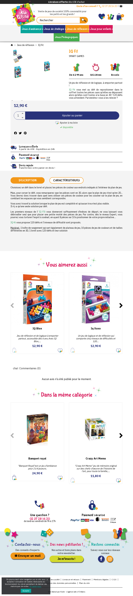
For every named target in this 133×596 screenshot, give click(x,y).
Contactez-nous (27, 544)
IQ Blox (37, 328)
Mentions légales (101, 579)
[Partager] (15, 133)
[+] (22, 113)
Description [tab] (27, 180)
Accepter (26, 591)
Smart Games (76, 56)
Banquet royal (37, 458)
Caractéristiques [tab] (66, 180)
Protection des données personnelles (60, 583)
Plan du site (84, 583)
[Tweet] (20, 133)
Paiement (86, 579)
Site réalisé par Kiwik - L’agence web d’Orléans (66, 592)
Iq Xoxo (96, 328)
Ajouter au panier (72, 115)
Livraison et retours (70, 579)
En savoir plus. (36, 586)
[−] (22, 118)
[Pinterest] (25, 133)
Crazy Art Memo (96, 458)
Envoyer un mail (29, 556)
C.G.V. (114, 579)
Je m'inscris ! (66, 559)
